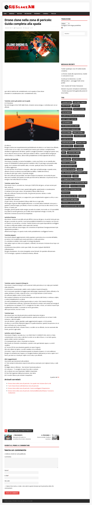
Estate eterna (66, 132)
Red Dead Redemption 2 (69, 166)
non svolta (65, 192)
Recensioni (28, 13)
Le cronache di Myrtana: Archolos (73, 206)
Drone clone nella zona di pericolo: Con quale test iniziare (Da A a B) (29, 383)
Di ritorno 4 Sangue (79, 102)
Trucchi (53, 13)
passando (37, 13)
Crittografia (79, 146)
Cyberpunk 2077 (67, 109)
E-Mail (6, 475)
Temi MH (30, 501)
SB (58, 377)
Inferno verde (81, 142)
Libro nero (75, 106)
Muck (63, 152)
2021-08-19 (10, 28)
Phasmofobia (66, 159)
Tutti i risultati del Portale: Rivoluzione (72, 86)
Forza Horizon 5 (80, 136)
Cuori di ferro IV (67, 146)
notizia (19, 13)
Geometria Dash (67, 139)
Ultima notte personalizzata (71, 189)
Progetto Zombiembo (68, 162)
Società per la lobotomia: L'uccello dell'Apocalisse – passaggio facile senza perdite (72, 81)
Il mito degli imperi (74, 152)
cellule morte (66, 112)
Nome (6, 470)
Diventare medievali (68, 142)
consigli (45, 13)
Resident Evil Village (68, 169)
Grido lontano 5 (78, 132)
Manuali (11, 13)
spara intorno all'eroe (69, 196)
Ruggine (79, 169)
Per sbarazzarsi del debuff (70, 126)
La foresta (65, 186)
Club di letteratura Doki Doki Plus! (73, 116)
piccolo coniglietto (77, 186)
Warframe (82, 196)
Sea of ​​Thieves (66, 176)
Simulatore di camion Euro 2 (71, 129)
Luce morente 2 (67, 122)
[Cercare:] (74, 33)
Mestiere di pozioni (79, 159)
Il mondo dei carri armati (70, 199)
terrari (75, 176)
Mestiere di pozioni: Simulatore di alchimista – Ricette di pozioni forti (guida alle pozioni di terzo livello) (74, 91)
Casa (5, 13)
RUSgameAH (18, 28)
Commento (8, 457)
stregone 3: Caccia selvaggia (71, 203)
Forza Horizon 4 (67, 136)
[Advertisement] (32, 77)
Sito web (7, 481)
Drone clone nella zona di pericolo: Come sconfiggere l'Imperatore (29, 388)
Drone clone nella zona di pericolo (20, 431)
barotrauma (66, 106)
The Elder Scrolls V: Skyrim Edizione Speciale (76, 183)
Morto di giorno (79, 109)
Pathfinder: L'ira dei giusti (70, 156)
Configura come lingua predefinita (71, 25)
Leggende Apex (66, 102)
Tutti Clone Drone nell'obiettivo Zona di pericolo (23, 386)
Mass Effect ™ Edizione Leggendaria (73, 149)
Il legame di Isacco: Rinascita (71, 179)
